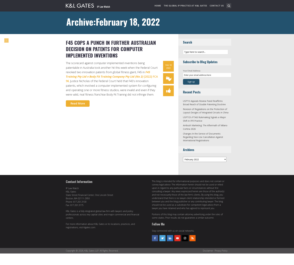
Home (158, 5)
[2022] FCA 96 (112, 76)
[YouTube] (177, 238)
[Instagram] (185, 238)
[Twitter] (162, 238)
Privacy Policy (221, 250)
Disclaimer (208, 250)
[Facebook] (155, 238)
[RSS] (192, 238)
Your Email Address (191, 70)
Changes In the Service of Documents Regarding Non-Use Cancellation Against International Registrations (203, 137)
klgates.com (89, 227)
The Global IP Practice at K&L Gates (185, 5)
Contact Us (217, 5)
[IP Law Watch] (88, 5)
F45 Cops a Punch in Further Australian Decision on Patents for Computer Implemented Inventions (111, 49)
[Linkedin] (170, 238)
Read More (77, 103)
